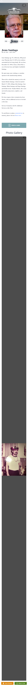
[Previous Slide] (3, 459)
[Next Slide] (24, 459)
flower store (18, 115)
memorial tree (19, 113)
